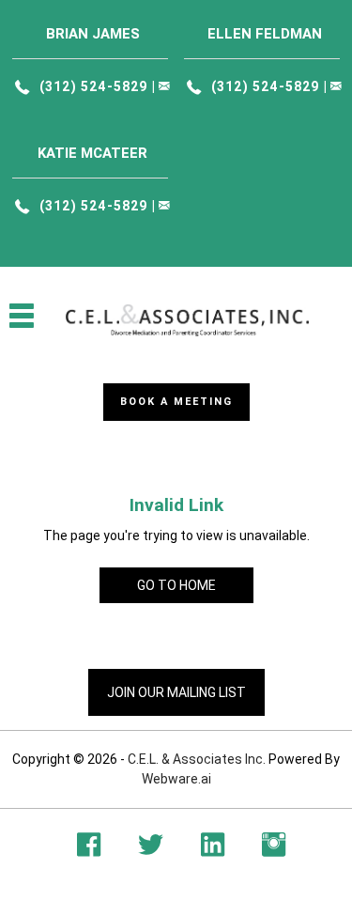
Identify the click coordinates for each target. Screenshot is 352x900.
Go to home (176, 585)
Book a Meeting (176, 402)
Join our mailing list (176, 692)
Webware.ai (176, 778)
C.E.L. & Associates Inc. (197, 759)
